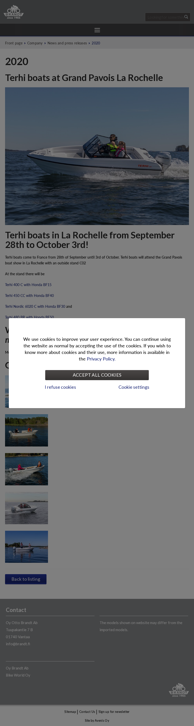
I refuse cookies (60, 387)
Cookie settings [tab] (133, 387)
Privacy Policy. (101, 358)
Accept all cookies (97, 375)
